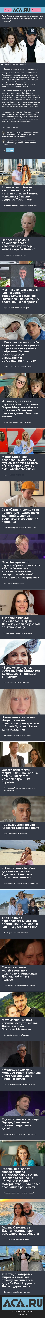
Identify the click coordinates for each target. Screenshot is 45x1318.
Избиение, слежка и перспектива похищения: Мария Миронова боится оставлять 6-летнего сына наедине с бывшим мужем (20, 409)
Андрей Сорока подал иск (14, 475)
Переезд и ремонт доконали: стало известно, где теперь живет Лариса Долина (18, 245)
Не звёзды (36, 10)
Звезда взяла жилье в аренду (15, 255)
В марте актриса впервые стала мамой (19, 1193)
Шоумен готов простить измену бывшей (19, 1084)
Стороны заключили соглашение (16, 1239)
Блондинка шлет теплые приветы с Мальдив (21, 883)
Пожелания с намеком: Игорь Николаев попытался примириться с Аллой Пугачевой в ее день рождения (20, 723)
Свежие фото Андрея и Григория (16, 1035)
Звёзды (8, 10)
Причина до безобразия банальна (17, 1292)
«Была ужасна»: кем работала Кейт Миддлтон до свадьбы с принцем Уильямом (21, 672)
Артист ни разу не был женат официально (20, 1134)
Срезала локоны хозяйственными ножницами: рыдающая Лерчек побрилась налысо (19, 973)
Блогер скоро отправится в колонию (18, 633)
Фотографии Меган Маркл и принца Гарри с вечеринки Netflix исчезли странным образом (20, 776)
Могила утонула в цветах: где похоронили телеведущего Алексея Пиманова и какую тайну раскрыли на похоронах (21, 296)
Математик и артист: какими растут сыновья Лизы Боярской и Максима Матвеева (20, 1025)
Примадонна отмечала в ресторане (17, 735)
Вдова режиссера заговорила (15, 834)
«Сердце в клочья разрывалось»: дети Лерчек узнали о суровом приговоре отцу (21, 623)
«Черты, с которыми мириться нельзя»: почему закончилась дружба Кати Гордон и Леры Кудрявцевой (18, 1280)
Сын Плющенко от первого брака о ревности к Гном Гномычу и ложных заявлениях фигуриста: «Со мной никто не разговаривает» (21, 570)
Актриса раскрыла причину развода (17, 422)
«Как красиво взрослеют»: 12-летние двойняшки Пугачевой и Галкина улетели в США (20, 922)
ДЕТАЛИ (10, 150)
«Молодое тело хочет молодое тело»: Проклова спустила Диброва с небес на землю (21, 1074)
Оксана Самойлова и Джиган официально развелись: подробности (20, 1230)
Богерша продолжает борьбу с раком (18, 366)
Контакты (22, 1314)
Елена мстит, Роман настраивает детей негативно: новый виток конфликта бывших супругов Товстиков (20, 193)
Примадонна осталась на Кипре (16, 933)
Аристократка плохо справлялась (16, 682)
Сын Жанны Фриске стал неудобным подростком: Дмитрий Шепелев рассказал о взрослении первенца (20, 515)
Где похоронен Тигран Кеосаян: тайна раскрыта (21, 826)
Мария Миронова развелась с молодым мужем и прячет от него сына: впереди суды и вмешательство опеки (20, 463)
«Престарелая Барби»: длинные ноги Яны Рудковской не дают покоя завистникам (19, 873)
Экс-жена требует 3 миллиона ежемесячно (20, 205)
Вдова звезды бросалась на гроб (16, 308)
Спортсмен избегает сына (14, 583)
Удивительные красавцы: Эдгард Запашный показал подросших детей (21, 1124)
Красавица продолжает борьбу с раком (19, 985)
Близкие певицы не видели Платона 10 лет (20, 528)
